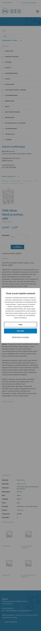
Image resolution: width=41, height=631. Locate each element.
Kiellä (20, 325)
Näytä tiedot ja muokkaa (20, 337)
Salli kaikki (20, 331)
